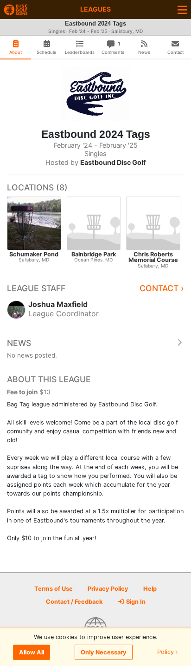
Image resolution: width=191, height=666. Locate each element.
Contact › (162, 288)
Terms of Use (53, 588)
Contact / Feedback (74, 601)
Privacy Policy (108, 588)
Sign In (135, 601)
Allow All (31, 652)
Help (150, 588)
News (19, 343)
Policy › (167, 652)
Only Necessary (104, 652)
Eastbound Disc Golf (113, 162)
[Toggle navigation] (182, 9)
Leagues (95, 9)
